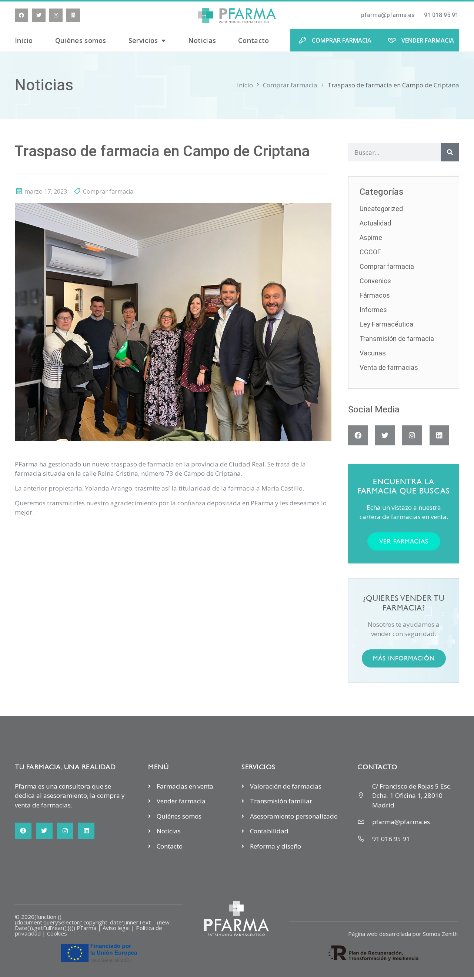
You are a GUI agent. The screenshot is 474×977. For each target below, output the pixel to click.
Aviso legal (116, 927)
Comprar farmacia (290, 85)
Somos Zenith (440, 933)
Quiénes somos (80, 40)
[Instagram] (56, 15)
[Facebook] (21, 15)
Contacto (253, 40)
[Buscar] (450, 152)
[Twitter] (38, 15)
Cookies (57, 933)
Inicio (24, 40)
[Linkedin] (73, 15)
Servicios (143, 40)
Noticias (202, 40)
